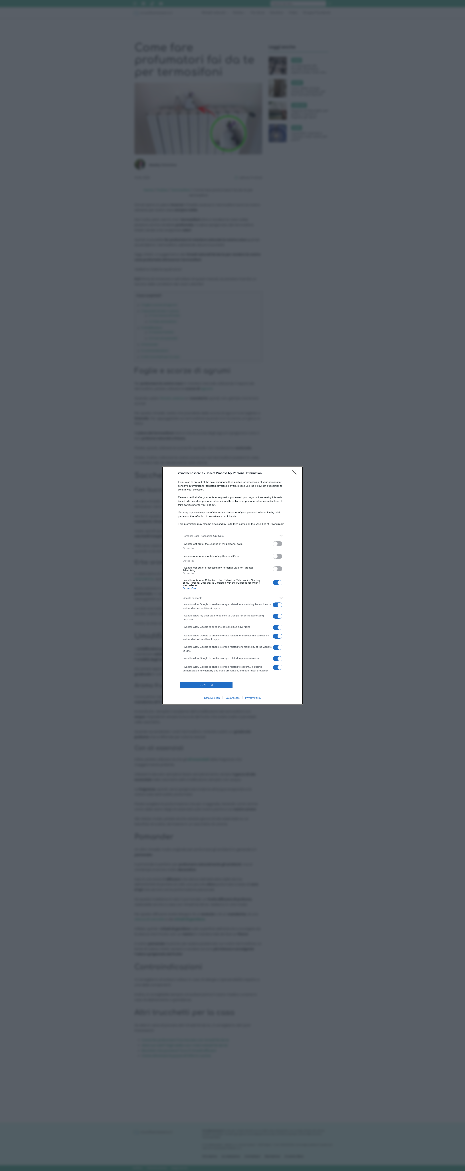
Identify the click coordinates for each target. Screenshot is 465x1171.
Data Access (232, 697)
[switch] (277, 543)
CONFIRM (206, 685)
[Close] (295, 473)
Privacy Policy (253, 697)
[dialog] (232, 585)
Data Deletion (212, 697)
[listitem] (232, 536)
